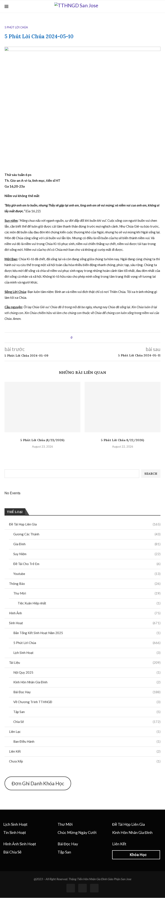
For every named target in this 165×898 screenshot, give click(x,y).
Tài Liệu (84, 662)
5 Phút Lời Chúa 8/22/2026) (122, 440)
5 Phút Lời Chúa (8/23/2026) (42, 440)
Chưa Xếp (84, 761)
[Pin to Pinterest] (87, 337)
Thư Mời (86, 593)
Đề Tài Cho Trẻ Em (86, 564)
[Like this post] (74, 337)
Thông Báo (84, 583)
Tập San (86, 712)
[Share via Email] (91, 337)
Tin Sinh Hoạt (14, 832)
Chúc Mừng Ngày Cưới (77, 832)
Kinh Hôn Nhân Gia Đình (86, 682)
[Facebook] (152, 6)
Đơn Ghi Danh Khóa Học (38, 783)
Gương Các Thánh (86, 534)
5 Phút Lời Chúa (86, 643)
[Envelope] (94, 888)
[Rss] (82, 888)
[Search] (158, 6)
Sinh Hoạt (84, 623)
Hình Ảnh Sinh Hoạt (19, 844)
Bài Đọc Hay (86, 692)
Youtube (86, 574)
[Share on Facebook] (79, 337)
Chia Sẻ (86, 722)
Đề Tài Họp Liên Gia (84, 524)
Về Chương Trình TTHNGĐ (86, 702)
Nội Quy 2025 (86, 672)
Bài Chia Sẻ (12, 852)
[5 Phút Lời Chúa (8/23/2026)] (42, 407)
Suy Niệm (86, 554)
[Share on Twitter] (83, 337)
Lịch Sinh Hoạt (86, 653)
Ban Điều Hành (86, 741)
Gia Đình (86, 544)
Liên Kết (84, 751)
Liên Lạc (84, 731)
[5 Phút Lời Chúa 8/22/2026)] (122, 407)
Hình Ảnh (84, 613)
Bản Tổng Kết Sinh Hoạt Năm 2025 (86, 633)
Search (150, 474)
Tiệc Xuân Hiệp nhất (89, 603)
